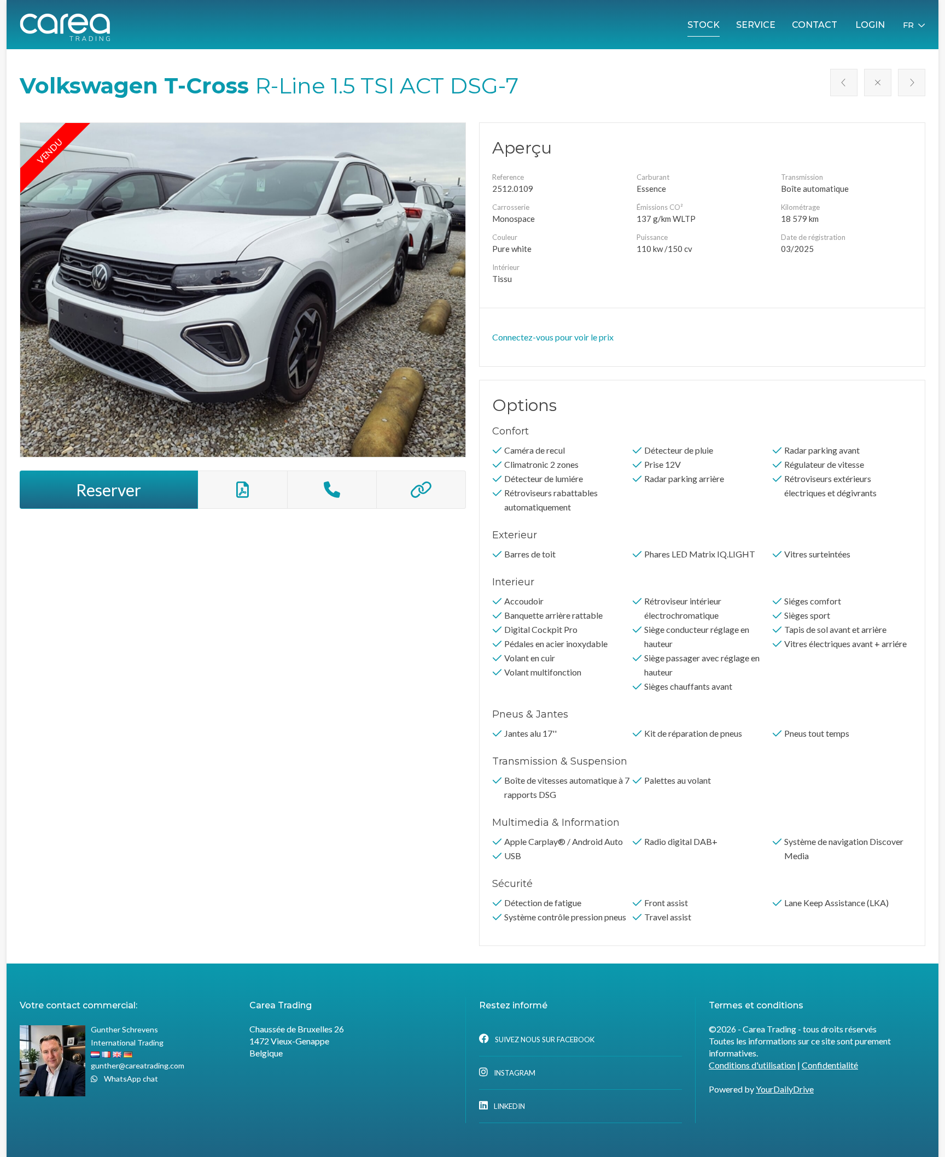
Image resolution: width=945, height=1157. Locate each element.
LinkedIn (508, 1106)
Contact (814, 25)
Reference (508, 177)
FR (908, 25)
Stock (703, 25)
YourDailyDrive (785, 1089)
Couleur (504, 237)
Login (870, 25)
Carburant (653, 177)
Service (755, 25)
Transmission (802, 177)
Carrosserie (510, 207)
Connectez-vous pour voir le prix (553, 337)
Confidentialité (830, 1065)
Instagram (513, 1072)
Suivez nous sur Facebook (543, 1039)
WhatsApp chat (130, 1078)
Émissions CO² (659, 207)
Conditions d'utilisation (752, 1065)
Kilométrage (800, 207)
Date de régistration (813, 237)
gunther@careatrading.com (137, 1065)
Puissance (652, 237)
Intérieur (506, 267)
